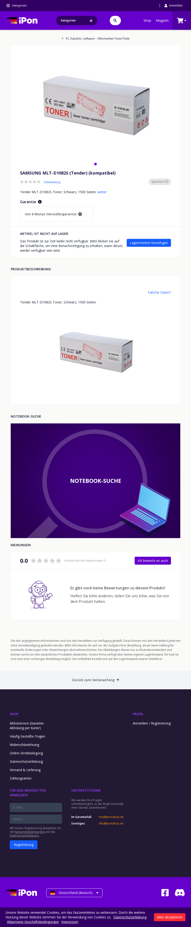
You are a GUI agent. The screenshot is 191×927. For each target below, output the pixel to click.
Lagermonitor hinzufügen (149, 242)
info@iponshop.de (111, 823)
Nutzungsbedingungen (29, 832)
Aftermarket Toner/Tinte (113, 39)
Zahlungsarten (20, 778)
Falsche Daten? (159, 292)
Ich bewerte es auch (153, 560)
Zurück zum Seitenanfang (93, 680)
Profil (138, 714)
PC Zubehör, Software (80, 39)
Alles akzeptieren (169, 917)
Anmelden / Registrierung (152, 723)
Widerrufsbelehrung (24, 744)
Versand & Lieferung (25, 770)
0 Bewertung (52, 182)
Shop (147, 20)
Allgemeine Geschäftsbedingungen (33, 922)
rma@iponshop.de (111, 817)
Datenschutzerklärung (26, 761)
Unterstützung (86, 790)
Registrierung (24, 844)
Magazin (162, 20)
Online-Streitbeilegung (26, 753)
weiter (102, 192)
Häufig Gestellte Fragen (27, 736)
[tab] (95, 164)
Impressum (69, 922)
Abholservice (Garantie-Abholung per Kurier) (27, 725)
